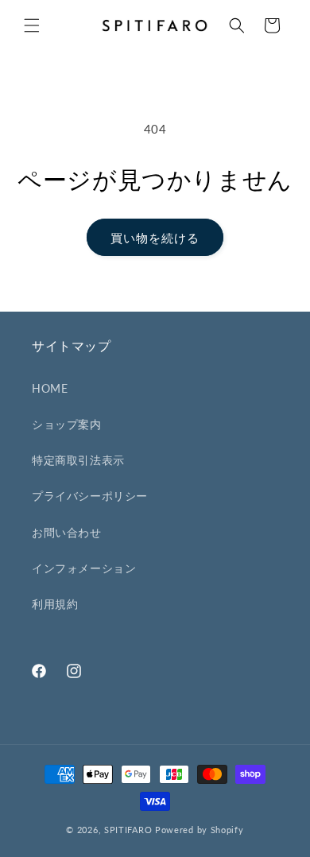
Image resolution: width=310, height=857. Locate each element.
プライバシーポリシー (90, 495)
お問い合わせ (67, 532)
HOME (50, 388)
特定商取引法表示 (78, 460)
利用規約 (55, 604)
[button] (31, 25)
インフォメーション (84, 568)
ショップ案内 (67, 424)
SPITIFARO (128, 829)
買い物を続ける (155, 238)
